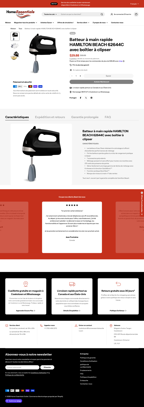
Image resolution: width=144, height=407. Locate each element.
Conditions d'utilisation (38, 373)
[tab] (17, 117)
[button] (142, 203)
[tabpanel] (72, 154)
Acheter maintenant (101, 82)
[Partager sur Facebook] (80, 98)
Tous (20, 29)
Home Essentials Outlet (19, 396)
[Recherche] (102, 14)
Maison (13, 29)
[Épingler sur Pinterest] (91, 98)
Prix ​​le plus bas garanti (81, 65)
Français (133, 4)
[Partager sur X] (86, 98)
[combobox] (73, 14)
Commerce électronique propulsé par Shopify (46, 396)
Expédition (73, 58)
